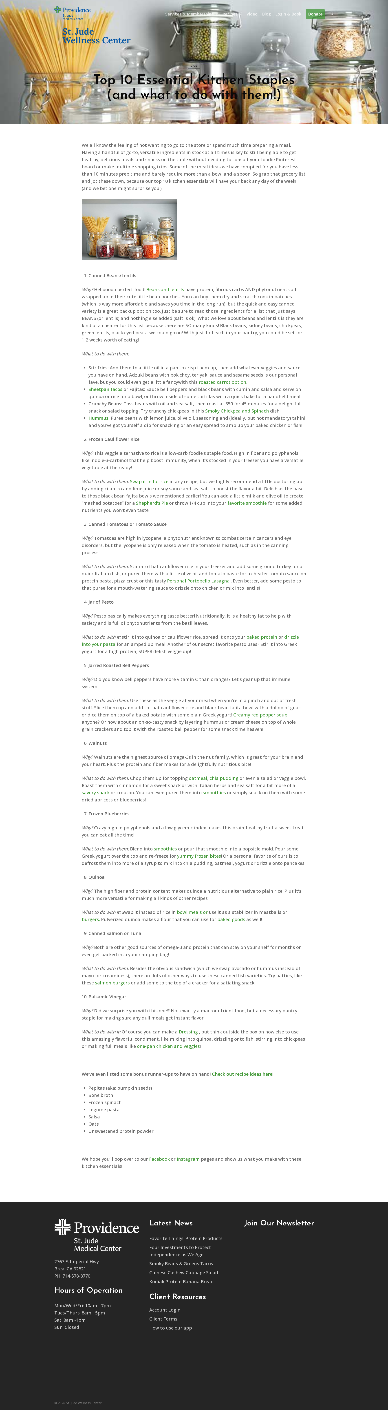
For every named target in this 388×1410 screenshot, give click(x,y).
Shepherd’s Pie (152, 503)
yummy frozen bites (199, 856)
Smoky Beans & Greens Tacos (181, 1264)
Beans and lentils (165, 289)
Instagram (188, 1159)
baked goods (231, 919)
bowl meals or (192, 912)
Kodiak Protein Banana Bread (181, 1281)
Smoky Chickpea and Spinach (237, 411)
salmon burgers (112, 983)
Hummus (98, 418)
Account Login (165, 1310)
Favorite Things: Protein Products (186, 1238)
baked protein (261, 637)
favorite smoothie (247, 503)
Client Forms (163, 1319)
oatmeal (198, 778)
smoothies (214, 793)
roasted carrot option (222, 382)
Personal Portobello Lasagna (198, 581)
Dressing (188, 1032)
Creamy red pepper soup (260, 715)
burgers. (91, 919)
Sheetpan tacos (105, 389)
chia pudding (223, 778)
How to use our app (170, 1328)
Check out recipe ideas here (242, 1074)
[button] (331, 14)
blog (193, 65)
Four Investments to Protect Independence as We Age (180, 1251)
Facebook (159, 1159)
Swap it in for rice (149, 481)
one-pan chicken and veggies (168, 1046)
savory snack (96, 793)
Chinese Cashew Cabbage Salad (183, 1272)
